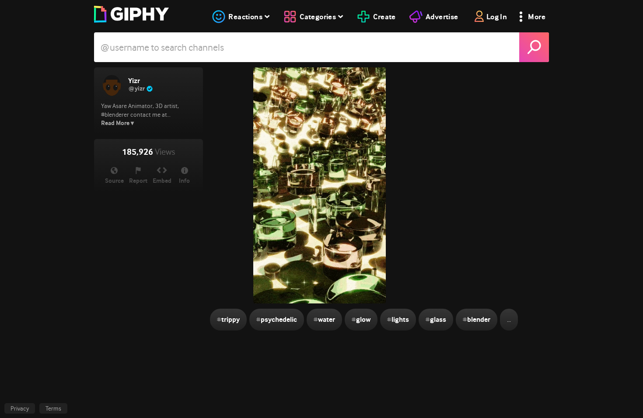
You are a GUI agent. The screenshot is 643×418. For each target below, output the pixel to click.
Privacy (19, 408)
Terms (53, 408)
